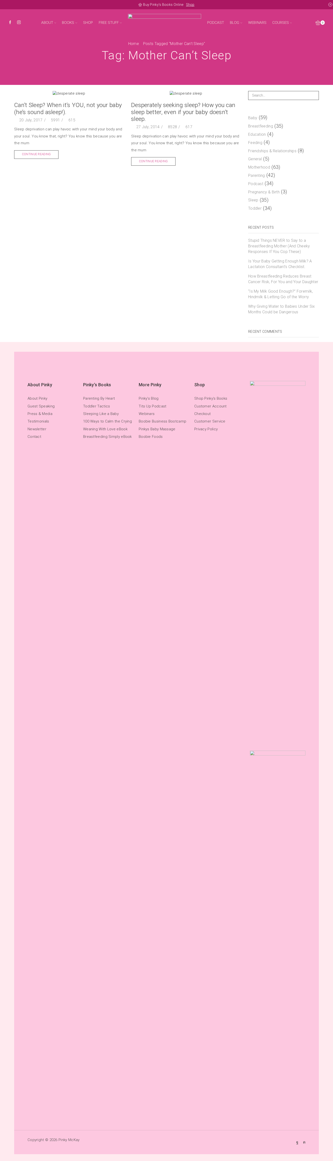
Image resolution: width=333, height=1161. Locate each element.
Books (68, 22)
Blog (234, 22)
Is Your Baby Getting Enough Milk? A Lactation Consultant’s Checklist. (280, 264)
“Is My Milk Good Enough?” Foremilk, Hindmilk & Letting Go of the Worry (280, 294)
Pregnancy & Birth (264, 192)
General (255, 159)
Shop (190, 5)
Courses (280, 22)
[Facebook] (10, 22)
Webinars (257, 22)
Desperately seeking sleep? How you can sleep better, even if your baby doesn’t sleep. (183, 112)
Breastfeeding (260, 126)
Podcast (215, 22)
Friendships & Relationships (272, 151)
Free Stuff (109, 22)
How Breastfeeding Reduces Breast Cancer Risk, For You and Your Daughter (283, 279)
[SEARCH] (314, 95)
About (47, 22)
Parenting (256, 175)
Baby (252, 118)
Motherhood (259, 167)
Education (257, 134)
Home (133, 43)
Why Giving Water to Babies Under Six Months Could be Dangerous (281, 309)
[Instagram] (19, 22)
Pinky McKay (69, 1140)
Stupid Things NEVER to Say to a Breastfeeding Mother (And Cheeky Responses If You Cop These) (279, 246)
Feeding (255, 142)
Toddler (255, 208)
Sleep (253, 200)
